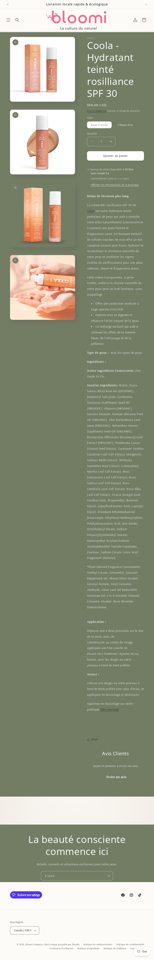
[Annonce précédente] (7, 4)
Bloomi (28, 944)
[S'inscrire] (108, 875)
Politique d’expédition (88, 948)
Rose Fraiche (99, 125)
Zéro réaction (109, 709)
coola (91, 211)
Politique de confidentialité (130, 944)
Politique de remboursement (97, 944)
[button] (8, 20)
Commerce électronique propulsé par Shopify (56, 944)
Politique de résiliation (115, 948)
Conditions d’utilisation (61, 948)
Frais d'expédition (96, 110)
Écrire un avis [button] (116, 777)
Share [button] (94, 739)
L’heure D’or (125, 125)
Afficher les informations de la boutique (115, 185)
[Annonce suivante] (146, 4)
